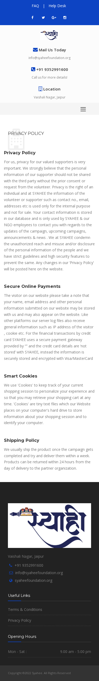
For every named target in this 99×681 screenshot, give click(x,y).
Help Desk (57, 5)
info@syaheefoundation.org (49, 58)
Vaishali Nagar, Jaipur (49, 97)
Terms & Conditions (25, 609)
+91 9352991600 (29, 565)
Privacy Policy (19, 620)
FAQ (35, 5)
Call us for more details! (49, 77)
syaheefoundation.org (33, 580)
